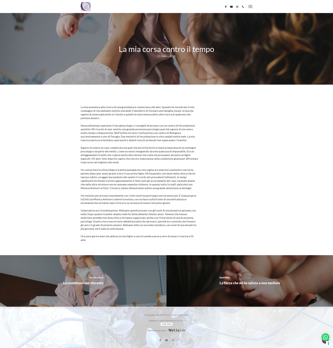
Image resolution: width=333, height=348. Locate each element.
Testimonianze (166, 42)
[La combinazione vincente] (83, 281)
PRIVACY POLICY (177, 321)
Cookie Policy (166, 324)
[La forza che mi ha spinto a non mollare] (249, 281)
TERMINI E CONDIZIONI (158, 321)
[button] (250, 6)
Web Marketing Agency (157, 330)
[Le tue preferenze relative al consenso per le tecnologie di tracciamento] (328, 343)
